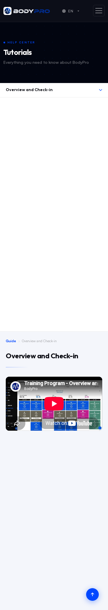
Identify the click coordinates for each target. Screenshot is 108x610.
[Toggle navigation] (99, 10)
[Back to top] (92, 594)
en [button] (71, 11)
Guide (11, 341)
